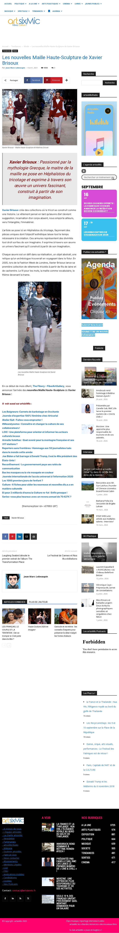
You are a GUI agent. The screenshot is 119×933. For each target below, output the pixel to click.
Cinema (66, 3)
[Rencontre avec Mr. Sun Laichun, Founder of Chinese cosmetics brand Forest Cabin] (88, 485)
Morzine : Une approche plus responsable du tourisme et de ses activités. (105, 432)
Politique (19, 3)
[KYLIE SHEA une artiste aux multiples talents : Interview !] (88, 519)
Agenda (56, 11)
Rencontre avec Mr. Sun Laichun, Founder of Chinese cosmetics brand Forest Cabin (106, 487)
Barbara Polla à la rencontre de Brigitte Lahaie (105, 503)
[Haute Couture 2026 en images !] (39, 616)
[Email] (27, 536)
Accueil (8, 3)
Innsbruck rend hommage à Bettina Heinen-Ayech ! (105, 393)
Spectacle (22, 11)
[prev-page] (4, 645)
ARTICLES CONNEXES (14, 602)
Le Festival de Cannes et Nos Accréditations (62, 557)
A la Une (33, 3)
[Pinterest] (12, 536)
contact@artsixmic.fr (24, 890)
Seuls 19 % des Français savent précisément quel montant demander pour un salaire (66, 902)
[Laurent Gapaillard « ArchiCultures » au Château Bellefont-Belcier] (88, 569)
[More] (66, 80)
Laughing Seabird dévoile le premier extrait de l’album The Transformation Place (17, 558)
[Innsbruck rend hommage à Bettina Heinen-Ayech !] (88, 393)
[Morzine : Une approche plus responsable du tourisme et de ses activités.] (88, 429)
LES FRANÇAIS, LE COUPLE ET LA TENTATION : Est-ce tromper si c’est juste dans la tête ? (11, 632)
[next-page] (9, 645)
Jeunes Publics (92, 3)
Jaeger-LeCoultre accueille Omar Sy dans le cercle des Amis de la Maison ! (98, 471)
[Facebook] (5, 536)
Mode (26, 46)
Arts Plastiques (50, 3)
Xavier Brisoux (18, 518)
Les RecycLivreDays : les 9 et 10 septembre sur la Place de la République (99, 727)
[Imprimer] (34, 536)
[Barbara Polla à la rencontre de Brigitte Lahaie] (88, 503)
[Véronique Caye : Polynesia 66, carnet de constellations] (88, 587)
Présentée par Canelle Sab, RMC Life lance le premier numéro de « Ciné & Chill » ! (106, 411)
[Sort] (84, 171)
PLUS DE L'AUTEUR (38, 602)
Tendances (37, 11)
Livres (78, 3)
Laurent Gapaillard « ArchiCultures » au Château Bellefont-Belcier (105, 571)
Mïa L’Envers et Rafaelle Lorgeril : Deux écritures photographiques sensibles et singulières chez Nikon (104, 608)
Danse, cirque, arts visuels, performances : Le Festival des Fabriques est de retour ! (98, 749)
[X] (28, 898)
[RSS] (20, 898)
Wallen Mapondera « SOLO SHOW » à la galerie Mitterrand (98, 555)
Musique (8, 11)
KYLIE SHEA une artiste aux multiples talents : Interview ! (105, 519)
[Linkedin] (19, 536)
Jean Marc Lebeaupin (15, 68)
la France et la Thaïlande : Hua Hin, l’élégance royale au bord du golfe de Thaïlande (99, 379)
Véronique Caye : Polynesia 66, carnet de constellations (105, 587)
